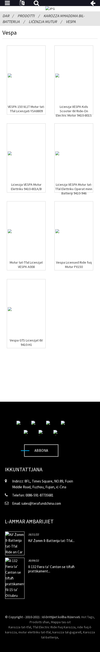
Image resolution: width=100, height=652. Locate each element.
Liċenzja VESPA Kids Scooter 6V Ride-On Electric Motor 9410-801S (74, 111)
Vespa (71, 21)
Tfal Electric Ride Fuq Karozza (54, 627)
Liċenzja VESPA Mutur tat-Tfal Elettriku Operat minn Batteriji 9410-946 (73, 188)
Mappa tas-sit (61, 622)
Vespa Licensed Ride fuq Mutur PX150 (74, 264)
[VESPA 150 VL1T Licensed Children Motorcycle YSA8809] (10, 75)
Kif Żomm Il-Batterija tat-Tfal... (51, 540)
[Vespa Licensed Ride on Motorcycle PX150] (57, 231)
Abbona (41, 450)
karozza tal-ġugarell (66, 632)
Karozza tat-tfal (19, 627)
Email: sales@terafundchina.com (36, 503)
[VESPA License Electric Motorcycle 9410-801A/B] (10, 153)
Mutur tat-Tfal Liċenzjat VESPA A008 (26, 264)
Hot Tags (87, 617)
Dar (5, 15)
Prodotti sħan (39, 622)
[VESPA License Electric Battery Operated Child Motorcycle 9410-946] (57, 153)
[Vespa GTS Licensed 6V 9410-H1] (10, 309)
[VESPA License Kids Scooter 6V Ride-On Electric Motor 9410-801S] (57, 75)
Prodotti (25, 15)
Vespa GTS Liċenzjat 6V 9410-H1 (26, 342)
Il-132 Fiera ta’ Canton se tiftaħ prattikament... (51, 568)
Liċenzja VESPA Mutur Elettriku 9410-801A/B (26, 186)
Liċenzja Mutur (43, 21)
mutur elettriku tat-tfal (34, 632)
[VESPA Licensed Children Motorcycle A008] (10, 231)
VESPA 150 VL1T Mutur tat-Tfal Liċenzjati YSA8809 (26, 108)
